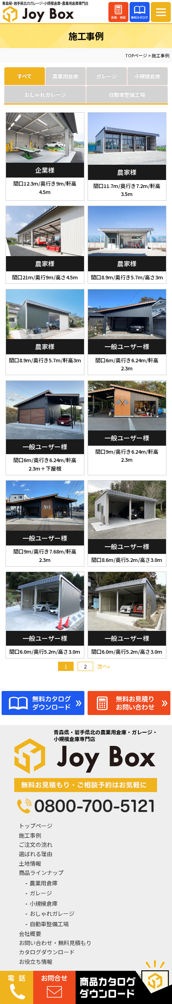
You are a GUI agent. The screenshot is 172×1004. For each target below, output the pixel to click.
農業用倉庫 (44, 883)
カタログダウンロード (47, 952)
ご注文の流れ (35, 844)
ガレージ (41, 893)
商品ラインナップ (41, 873)
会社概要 (30, 933)
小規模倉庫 (44, 903)
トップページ (35, 826)
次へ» (103, 666)
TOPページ (136, 55)
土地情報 (30, 863)
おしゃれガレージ (52, 913)
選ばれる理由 (35, 854)
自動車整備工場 (49, 924)
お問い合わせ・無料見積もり (55, 943)
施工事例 (30, 835)
